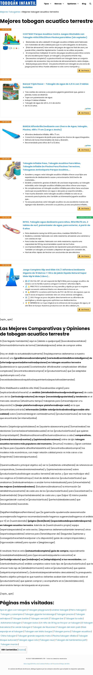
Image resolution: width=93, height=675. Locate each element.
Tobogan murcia (9, 644)
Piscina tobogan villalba (65, 635)
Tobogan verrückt (39, 618)
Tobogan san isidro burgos (38, 631)
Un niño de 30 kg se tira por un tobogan (60, 622)
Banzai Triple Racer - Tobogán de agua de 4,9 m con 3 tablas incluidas (55, 85)
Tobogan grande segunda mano (34, 635)
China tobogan (8, 635)
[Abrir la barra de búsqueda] (90, 3)
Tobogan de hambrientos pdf (71, 640)
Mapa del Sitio (65, 664)
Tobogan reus (47, 640)
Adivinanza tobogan (11, 622)
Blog (84, 4)
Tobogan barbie (20, 618)
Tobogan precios (65, 614)
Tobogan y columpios (12, 614)
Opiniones (71, 4)
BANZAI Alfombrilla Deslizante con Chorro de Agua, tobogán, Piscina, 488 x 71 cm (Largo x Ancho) (55, 128)
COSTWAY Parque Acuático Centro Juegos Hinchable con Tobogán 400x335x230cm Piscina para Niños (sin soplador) (55, 36)
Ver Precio (85, 70)
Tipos (46, 4)
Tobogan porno (62, 631)
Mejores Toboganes (10, 11)
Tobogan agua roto (28, 640)
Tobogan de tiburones (44, 627)
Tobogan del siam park (69, 627)
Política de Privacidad (52, 664)
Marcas (58, 4)
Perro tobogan (77, 609)
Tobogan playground (39, 609)
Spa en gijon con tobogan (13, 609)
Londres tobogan (60, 609)
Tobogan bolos (30, 622)
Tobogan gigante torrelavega (39, 614)
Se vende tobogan (21, 627)
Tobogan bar (57, 618)
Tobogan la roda (73, 618)
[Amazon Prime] (87, 109)
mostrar (21, 650)
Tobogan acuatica (81, 631)
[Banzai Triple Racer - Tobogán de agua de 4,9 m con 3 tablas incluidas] (11, 91)
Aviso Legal (27, 664)
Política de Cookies (38, 664)
